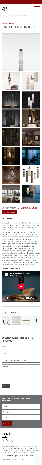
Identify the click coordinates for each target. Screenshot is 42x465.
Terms (31, 456)
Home (3, 16)
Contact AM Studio (29, 208)
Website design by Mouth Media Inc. (13, 459)
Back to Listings (9, 23)
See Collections (9, 212)
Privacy (25, 456)
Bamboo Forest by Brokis (24, 16)
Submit (5, 386)
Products (11, 16)
